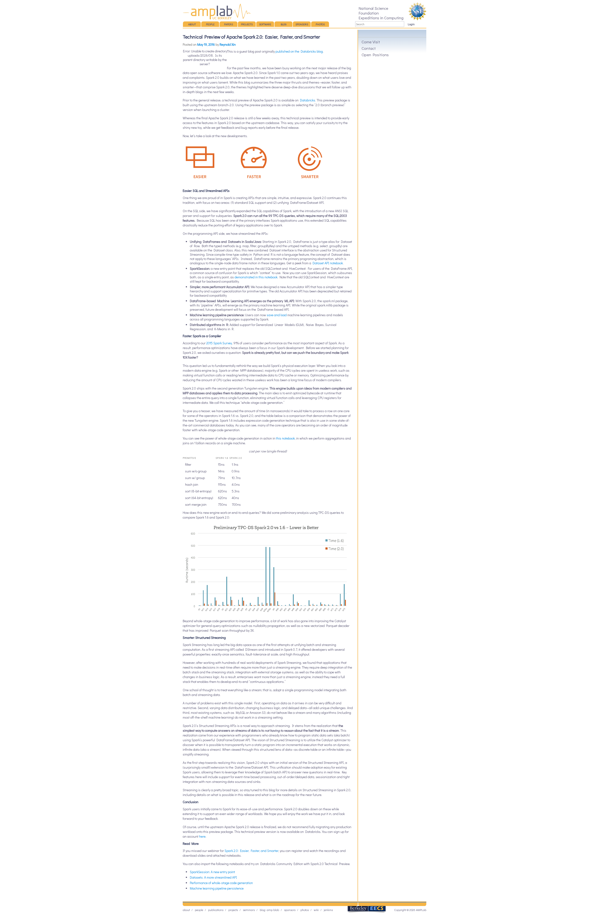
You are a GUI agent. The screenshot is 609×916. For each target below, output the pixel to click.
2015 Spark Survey (219, 343)
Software (265, 24)
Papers (228, 24)
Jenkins (328, 910)
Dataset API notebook (328, 263)
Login (411, 24)
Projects (247, 24)
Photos (320, 24)
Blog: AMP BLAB (269, 910)
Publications (215, 910)
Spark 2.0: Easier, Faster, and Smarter (251, 850)
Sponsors (301, 24)
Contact (369, 48)
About (192, 24)
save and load (277, 315)
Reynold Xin (228, 44)
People (210, 24)
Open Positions (375, 54)
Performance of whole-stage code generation (221, 883)
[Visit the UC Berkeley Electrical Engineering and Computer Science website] (367, 912)
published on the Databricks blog (299, 51)
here (202, 836)
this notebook (285, 438)
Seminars (249, 910)
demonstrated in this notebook (256, 277)
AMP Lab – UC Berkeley (216, 11)
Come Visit (371, 41)
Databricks (307, 100)
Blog (283, 24)
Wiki (316, 910)
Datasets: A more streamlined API (213, 877)
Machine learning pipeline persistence (217, 888)
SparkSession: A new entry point (212, 872)
